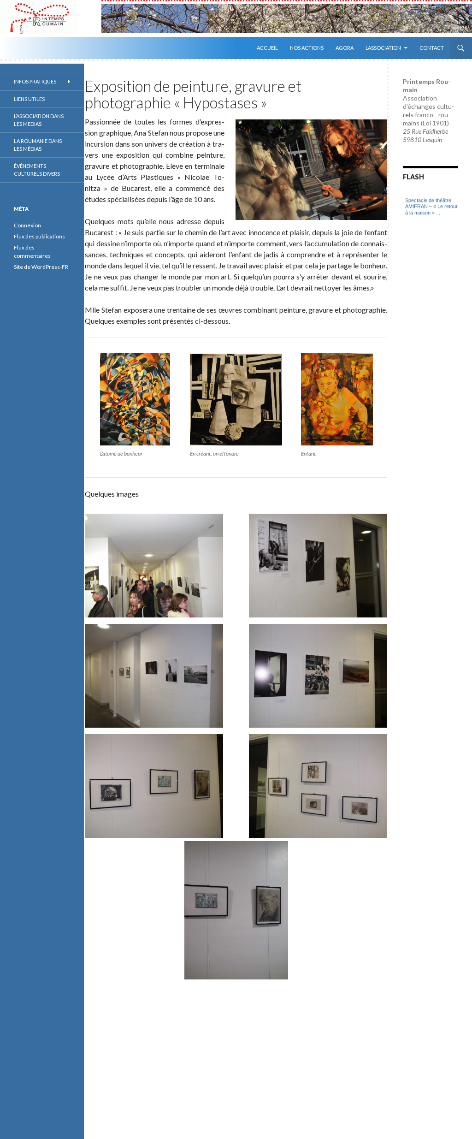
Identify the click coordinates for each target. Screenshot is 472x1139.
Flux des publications (39, 236)
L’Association (383, 48)
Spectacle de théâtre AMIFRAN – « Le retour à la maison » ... (431, 198)
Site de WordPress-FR (41, 266)
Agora (345, 48)
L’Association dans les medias (39, 120)
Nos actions (307, 48)
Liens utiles (29, 99)
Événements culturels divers (37, 170)
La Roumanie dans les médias (38, 145)
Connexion (27, 225)
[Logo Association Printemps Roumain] (50, 18)
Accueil (267, 48)
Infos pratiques (35, 81)
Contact (431, 48)
